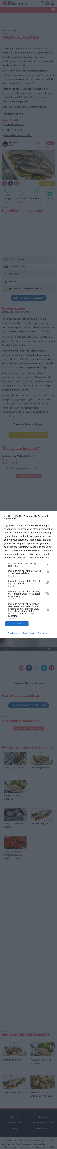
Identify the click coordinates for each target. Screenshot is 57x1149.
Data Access (28, 633)
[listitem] (28, 564)
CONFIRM (17, 624)
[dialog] (28, 574)
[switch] (47, 572)
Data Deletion (13, 633)
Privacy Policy (43, 633)
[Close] (51, 516)
